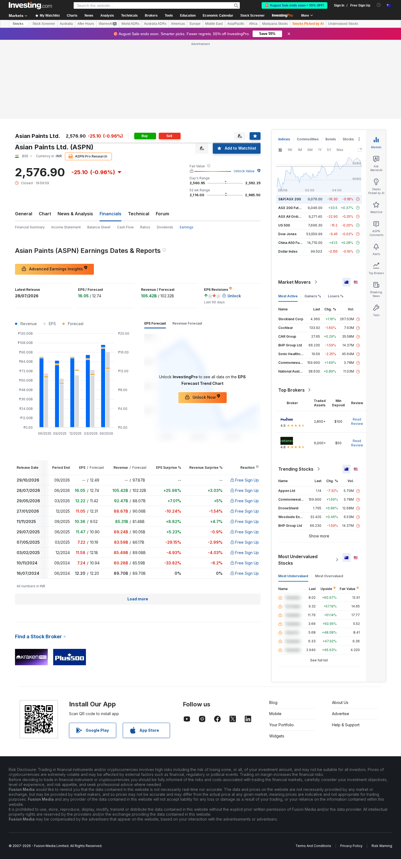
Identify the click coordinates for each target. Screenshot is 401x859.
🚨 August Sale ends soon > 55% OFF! (294, 5)
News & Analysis (75, 213)
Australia (66, 24)
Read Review (357, 421)
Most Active (288, 296)
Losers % (335, 296)
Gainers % (312, 296)
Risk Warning (382, 846)
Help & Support (346, 724)
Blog (273, 702)
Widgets (276, 736)
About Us (340, 702)
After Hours (85, 24)
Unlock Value (244, 171)
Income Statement (66, 227)
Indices (284, 139)
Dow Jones (287, 234)
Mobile (275, 713)
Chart (45, 213)
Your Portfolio (281, 724)
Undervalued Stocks (343, 24)
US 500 (284, 225)
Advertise (340, 713)
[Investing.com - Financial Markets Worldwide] (30, 5)
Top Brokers (291, 390)
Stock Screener (252, 15)
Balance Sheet (98, 227)
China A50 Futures (293, 243)
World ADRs (130, 24)
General (23, 213)
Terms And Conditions (313, 846)
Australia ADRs (155, 24)
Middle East (214, 24)
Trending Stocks (295, 469)
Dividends (165, 227)
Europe (195, 24)
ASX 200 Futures (292, 208)
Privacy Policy (351, 846)
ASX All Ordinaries (293, 216)
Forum (162, 213)
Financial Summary (30, 227)
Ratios (145, 227)
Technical (138, 213)
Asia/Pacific (235, 24)
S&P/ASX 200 (289, 199)
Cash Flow (125, 227)
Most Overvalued (329, 576)
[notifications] (379, 5)
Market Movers (294, 282)
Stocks (18, 24)
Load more (137, 599)
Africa (253, 24)
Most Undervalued (293, 576)
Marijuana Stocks (275, 24)
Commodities (308, 139)
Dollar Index (288, 251)
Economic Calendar (218, 15)
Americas (178, 24)
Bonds (330, 139)
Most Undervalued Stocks (298, 560)
